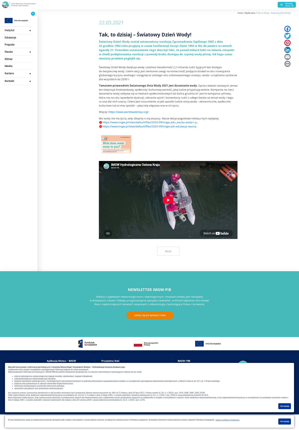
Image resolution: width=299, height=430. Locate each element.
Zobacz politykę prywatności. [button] (228, 420)
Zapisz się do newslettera (150, 315)
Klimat (8, 59)
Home (240, 13)
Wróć (168, 251)
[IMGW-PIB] (25, 5)
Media (8, 66)
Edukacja (10, 37)
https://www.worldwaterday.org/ (128, 112)
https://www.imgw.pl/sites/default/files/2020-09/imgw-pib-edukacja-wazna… (150, 126)
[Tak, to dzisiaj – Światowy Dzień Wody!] (116, 143)
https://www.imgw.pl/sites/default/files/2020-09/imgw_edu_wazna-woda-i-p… (151, 122)
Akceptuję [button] (284, 406)
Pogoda (9, 44)
